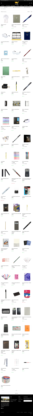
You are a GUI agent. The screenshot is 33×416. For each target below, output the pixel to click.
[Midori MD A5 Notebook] (16, 243)
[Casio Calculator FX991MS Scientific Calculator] (16, 225)
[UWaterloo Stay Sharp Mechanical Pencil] (27, 53)
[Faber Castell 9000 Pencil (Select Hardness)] (16, 260)
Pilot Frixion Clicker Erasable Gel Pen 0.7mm (5, 127)
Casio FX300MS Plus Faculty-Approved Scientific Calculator (5, 334)
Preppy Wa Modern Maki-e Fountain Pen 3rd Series (16, 179)
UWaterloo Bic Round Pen (15, 92)
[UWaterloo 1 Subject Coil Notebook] (16, 19)
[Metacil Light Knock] (6, 362)
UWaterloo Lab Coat (3, 24)
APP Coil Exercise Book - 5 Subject (26, 282)
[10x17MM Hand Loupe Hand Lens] (16, 190)
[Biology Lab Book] (6, 71)
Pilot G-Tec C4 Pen (24, 265)
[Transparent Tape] (27, 294)
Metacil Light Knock (3, 368)
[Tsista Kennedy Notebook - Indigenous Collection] (6, 243)
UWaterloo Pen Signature (25, 76)
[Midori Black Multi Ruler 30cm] (6, 173)
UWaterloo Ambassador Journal (5, 213)
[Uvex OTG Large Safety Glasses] (6, 36)
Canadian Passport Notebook (4, 265)
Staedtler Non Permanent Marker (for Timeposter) (6, 300)
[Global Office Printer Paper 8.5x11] (16, 395)
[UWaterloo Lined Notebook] (27, 395)
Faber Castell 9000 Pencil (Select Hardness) (16, 266)
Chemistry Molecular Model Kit (5, 144)
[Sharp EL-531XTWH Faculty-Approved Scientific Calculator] (16, 311)
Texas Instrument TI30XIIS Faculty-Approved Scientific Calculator (26, 179)
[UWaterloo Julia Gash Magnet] (16, 103)
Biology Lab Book (3, 76)
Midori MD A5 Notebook (15, 248)
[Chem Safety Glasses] (16, 53)
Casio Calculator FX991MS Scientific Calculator (16, 232)
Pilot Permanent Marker (25, 161)
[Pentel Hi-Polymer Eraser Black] (6, 395)
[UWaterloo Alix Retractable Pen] (16, 71)
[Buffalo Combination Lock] (27, 411)
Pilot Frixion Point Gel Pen (15, 161)
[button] (31, 3)
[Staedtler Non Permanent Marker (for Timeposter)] (6, 294)
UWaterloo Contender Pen (15, 144)
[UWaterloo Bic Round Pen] (16, 86)
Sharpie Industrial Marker (25, 368)
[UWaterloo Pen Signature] (27, 71)
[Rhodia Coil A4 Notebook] (27, 328)
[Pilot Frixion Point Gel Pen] (16, 155)
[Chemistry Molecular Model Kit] (6, 138)
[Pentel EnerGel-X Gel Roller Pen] (27, 86)
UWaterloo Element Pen (25, 24)
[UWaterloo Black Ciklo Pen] (27, 225)
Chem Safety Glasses (14, 58)
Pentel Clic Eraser (3, 196)
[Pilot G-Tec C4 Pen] (27, 260)
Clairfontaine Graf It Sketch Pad (16, 282)
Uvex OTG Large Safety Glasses (5, 41)
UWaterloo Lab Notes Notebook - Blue (5, 59)
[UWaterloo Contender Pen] (16, 138)
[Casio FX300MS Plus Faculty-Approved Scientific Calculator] (6, 328)
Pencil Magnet (3, 161)
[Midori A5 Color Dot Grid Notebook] (27, 311)
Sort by (2, 11)
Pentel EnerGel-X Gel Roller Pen (26, 92)
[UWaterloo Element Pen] (27, 19)
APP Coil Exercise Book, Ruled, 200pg (16, 213)
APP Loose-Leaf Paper (14, 385)
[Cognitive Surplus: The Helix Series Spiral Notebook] (6, 344)
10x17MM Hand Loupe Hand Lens (16, 196)
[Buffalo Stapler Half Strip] (16, 411)
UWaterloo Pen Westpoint (4, 109)
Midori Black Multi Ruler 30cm (5, 178)
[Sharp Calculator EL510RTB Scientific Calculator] (16, 344)
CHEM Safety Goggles (25, 126)
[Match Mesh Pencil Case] (6, 311)
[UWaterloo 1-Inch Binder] (27, 138)
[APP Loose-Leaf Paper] (16, 379)
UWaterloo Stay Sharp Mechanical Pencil (26, 59)
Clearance (30, 5)
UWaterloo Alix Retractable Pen (16, 76)
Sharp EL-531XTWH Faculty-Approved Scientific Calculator (16, 317)
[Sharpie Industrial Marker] (27, 362)
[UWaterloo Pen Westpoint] (6, 103)
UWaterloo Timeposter (14, 41)
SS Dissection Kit (3, 92)
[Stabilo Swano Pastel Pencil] (6, 225)
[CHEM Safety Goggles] (27, 120)
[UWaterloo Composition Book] (16, 120)
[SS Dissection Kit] (6, 86)
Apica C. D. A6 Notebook (25, 109)
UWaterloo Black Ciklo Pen (25, 231)
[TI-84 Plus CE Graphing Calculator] (27, 190)
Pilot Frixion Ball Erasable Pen (4, 282)
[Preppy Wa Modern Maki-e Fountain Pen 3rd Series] (16, 173)
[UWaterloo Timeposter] (16, 36)
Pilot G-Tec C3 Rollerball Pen (15, 368)
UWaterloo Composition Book (15, 126)
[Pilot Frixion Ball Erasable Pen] (6, 277)
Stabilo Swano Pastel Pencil (4, 231)
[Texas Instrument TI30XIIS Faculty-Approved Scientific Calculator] (27, 173)
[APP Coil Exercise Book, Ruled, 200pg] (16, 208)
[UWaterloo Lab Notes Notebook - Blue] (6, 53)
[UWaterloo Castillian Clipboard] (6, 411)
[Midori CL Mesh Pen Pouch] (16, 294)
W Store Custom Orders (29, 0)
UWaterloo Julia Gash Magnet (15, 109)
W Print (25, 0)
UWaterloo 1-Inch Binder (25, 144)
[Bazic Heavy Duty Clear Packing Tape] (6, 379)
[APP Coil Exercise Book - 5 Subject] (27, 277)
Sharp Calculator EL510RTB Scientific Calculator (16, 351)
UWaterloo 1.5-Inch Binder (25, 248)
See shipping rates (9, 0)
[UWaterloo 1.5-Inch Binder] (27, 243)
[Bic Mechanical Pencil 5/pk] (27, 344)
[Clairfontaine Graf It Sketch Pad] (16, 277)
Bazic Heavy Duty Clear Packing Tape (5, 385)
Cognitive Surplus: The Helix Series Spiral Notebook (5, 351)
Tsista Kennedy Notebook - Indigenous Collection (4, 249)
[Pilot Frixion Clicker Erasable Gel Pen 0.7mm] (6, 120)
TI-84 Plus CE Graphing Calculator (26, 196)
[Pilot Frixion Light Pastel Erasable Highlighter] (27, 208)
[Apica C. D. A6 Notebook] (27, 103)
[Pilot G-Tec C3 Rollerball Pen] (16, 362)
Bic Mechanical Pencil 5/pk (25, 350)
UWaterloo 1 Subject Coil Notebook (16, 24)
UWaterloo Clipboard (25, 41)
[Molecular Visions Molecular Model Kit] (16, 328)
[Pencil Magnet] (6, 155)
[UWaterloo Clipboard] (27, 36)
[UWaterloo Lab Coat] (6, 19)
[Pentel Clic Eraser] (6, 190)
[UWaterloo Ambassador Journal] (6, 208)
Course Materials (8, 5)
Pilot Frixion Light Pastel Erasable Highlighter (26, 214)
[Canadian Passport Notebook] (6, 260)
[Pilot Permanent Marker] (27, 155)
